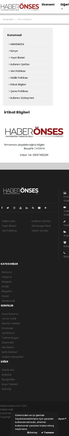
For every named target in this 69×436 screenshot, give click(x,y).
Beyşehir (7, 291)
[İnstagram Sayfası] (15, 208)
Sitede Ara (8, 370)
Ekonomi (48, 4)
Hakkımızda (8, 221)
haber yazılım (8, 428)
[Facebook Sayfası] (3, 208)
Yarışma (7, 277)
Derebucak (8, 301)
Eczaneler (7, 328)
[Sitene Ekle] (47, 208)
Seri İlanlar (8, 347)
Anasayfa (8, 19)
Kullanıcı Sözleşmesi (22, 98)
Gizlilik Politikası (19, 78)
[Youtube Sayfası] (21, 208)
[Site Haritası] (40, 208)
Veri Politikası (17, 71)
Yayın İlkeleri (17, 57)
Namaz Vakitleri (11, 323)
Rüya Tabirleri (10, 384)
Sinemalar (8, 342)
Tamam (49, 432)
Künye (14, 51)
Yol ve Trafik (9, 318)
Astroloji (6, 389)
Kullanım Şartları (19, 64)
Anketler (7, 374)
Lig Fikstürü (8, 333)
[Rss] (34, 208)
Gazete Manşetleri (13, 357)
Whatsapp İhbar (41, 226)
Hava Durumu (10, 314)
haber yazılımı (8, 420)
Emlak (5, 286)
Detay (33, 432)
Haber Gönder (40, 230)
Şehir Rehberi (9, 352)
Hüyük (5, 296)
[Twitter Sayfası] (9, 208)
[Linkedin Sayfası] (28, 208)
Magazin (7, 281)
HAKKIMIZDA (17, 44)
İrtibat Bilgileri (18, 84)
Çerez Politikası (19, 91)
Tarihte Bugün (10, 338)
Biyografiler (8, 379)
